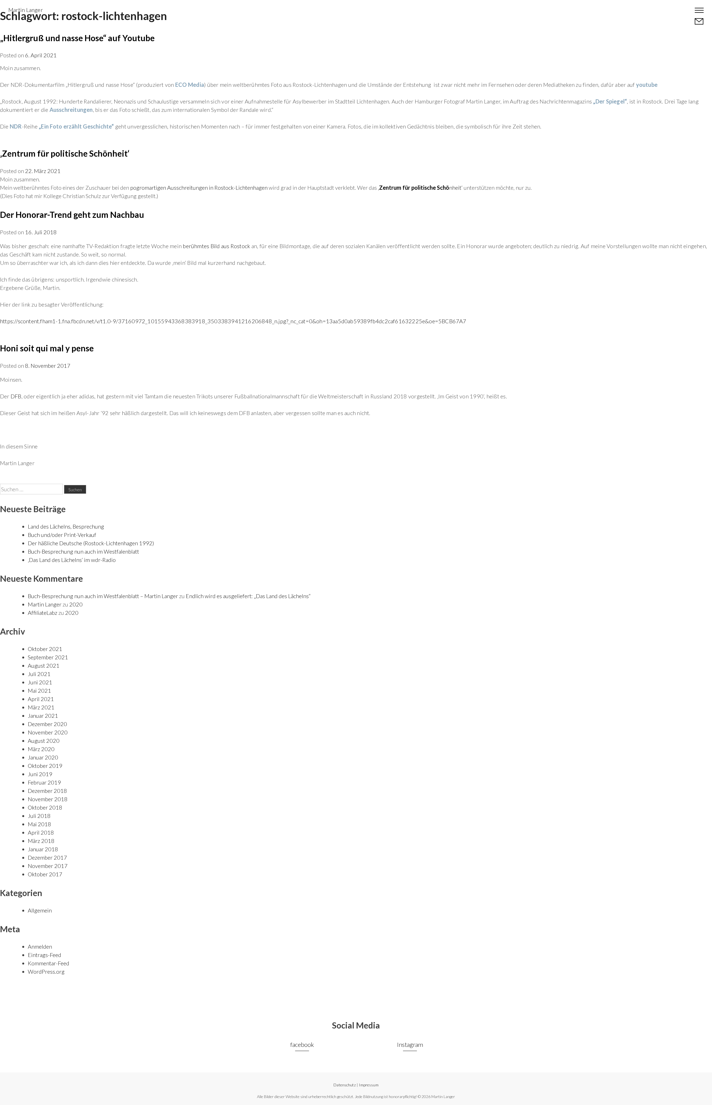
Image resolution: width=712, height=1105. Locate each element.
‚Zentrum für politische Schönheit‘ (64, 153)
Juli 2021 (39, 673)
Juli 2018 (39, 815)
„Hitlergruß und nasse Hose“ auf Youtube (77, 38)
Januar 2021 (43, 715)
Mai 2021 (39, 690)
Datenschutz (344, 1084)
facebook (302, 1044)
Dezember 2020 (47, 724)
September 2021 (48, 657)
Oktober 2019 (45, 765)
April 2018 (41, 832)
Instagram (410, 1044)
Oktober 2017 (45, 874)
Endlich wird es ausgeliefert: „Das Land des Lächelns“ (248, 596)
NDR (16, 126)
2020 (76, 604)
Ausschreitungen (71, 109)
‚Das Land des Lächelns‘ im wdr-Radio (72, 559)
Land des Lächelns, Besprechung (66, 526)
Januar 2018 (43, 849)
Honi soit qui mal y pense (47, 348)
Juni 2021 (40, 682)
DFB (16, 396)
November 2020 (48, 732)
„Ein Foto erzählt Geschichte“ (76, 126)
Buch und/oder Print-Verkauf (62, 534)
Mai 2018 (39, 824)
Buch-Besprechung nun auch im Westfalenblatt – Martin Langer (103, 596)
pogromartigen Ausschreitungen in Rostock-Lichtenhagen (199, 187)
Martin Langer (25, 9)
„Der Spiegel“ (610, 101)
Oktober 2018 (45, 807)
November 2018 (48, 799)
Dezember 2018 (47, 790)
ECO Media (189, 84)
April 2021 (41, 698)
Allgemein (40, 910)
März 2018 (41, 840)
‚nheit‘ (420, 187)
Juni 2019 (40, 774)
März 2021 (41, 707)
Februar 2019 (44, 782)
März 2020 (41, 749)
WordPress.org (46, 971)
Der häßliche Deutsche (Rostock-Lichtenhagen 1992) (91, 543)
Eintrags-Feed (44, 954)
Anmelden (40, 946)
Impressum (368, 1084)
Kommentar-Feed (48, 963)
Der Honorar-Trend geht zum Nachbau (72, 214)
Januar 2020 (43, 757)
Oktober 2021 (45, 648)
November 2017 (48, 865)
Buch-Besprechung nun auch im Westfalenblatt (83, 551)
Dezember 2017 (47, 857)
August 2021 (44, 665)
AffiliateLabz (42, 612)
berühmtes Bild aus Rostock (216, 246)
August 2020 (44, 740)
